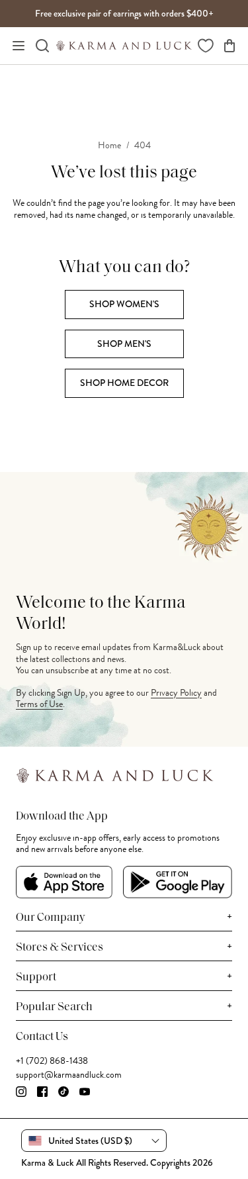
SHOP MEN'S (124, 343)
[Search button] (42, 46)
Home (109, 146)
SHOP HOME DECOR (124, 382)
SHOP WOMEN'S (124, 303)
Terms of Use (39, 704)
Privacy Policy (176, 693)
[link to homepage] (124, 46)
